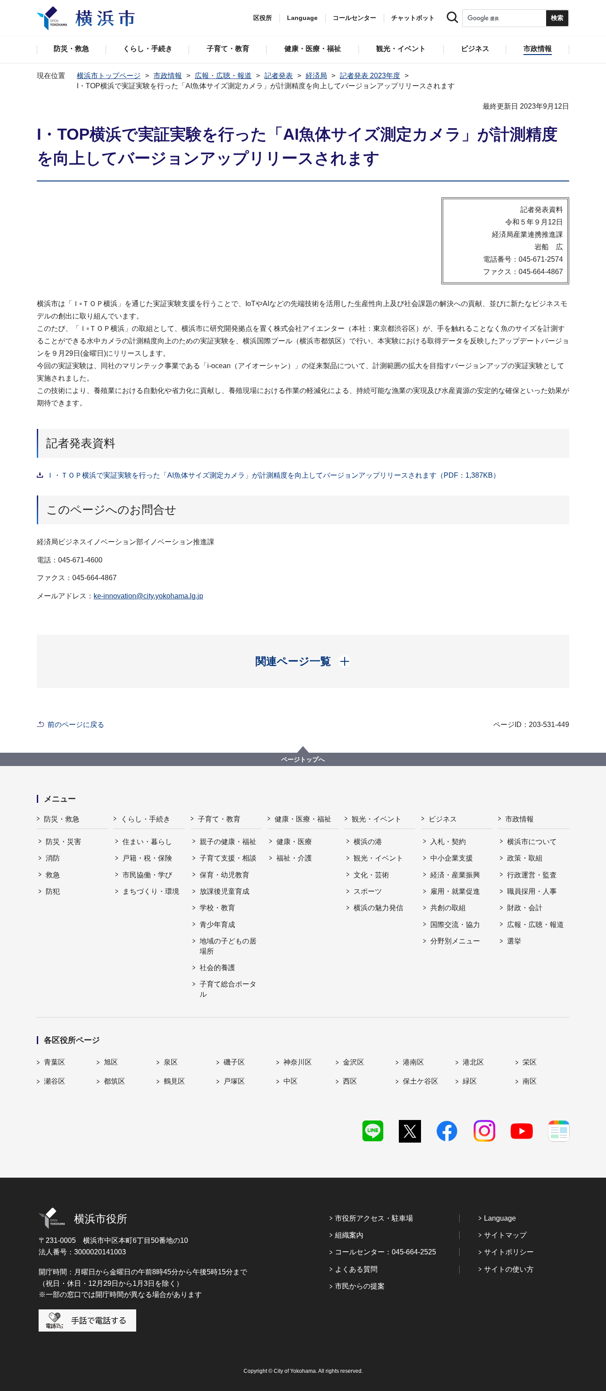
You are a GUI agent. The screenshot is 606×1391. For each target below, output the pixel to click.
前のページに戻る (75, 724)
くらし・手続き (145, 819)
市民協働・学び (147, 875)
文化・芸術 (371, 875)
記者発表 (278, 75)
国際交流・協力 (455, 924)
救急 (53, 875)
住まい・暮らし (147, 841)
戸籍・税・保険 (147, 858)
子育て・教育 (219, 819)
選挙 (514, 941)
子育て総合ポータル (228, 989)
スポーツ (368, 891)
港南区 (413, 1062)
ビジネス (443, 819)
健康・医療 (294, 841)
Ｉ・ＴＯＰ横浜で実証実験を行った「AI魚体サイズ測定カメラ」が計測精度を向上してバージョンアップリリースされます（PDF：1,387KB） (273, 475)
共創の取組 (448, 908)
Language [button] (302, 17)
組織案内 (349, 1235)
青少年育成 (217, 924)
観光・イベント (376, 819)
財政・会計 (525, 908)
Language (500, 1218)
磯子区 (234, 1062)
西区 (350, 1081)
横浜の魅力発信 (378, 908)
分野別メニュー (455, 941)
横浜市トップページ (109, 75)
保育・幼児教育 (224, 875)
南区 (530, 1081)
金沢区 (353, 1062)
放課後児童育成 (224, 891)
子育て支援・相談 (228, 858)
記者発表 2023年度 (370, 75)
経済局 (316, 75)
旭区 (111, 1062)
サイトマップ (505, 1235)
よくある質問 (356, 1269)
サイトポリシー (509, 1252)
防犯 (53, 891)
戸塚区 (234, 1081)
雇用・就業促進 (455, 891)
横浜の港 (368, 841)
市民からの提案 (360, 1286)
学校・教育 (217, 908)
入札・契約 (448, 841)
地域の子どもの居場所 (228, 946)
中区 (290, 1081)
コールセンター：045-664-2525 (385, 1252)
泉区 (171, 1062)
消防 (53, 858)
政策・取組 (525, 858)
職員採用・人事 (532, 891)
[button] (303, 661)
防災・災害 (63, 841)
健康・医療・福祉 (303, 819)
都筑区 (114, 1081)
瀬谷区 (54, 1081)
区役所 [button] (262, 17)
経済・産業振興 (455, 875)
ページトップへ (303, 759)
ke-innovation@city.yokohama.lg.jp (148, 596)
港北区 (473, 1062)
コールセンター (354, 17)
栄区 (530, 1062)
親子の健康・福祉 (228, 841)
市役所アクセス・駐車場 (374, 1218)
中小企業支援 (451, 858)
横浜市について (532, 841)
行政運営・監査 (532, 875)
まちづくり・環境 (150, 891)
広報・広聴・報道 (223, 75)
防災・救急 (61, 819)
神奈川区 (297, 1062)
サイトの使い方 (509, 1269)
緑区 (470, 1081)
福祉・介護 (294, 858)
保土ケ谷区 (420, 1081)
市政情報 (167, 75)
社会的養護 (217, 967)
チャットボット (413, 17)
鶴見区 (174, 1081)
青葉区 (54, 1062)
